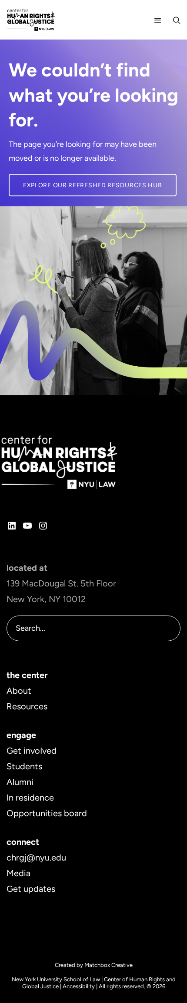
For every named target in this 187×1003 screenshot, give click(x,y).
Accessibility (79, 986)
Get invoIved (32, 750)
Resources (27, 706)
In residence (30, 797)
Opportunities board (47, 813)
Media (18, 873)
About (19, 690)
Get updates (31, 889)
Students (24, 766)
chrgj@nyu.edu (36, 857)
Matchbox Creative (108, 965)
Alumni (20, 782)
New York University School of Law (56, 979)
